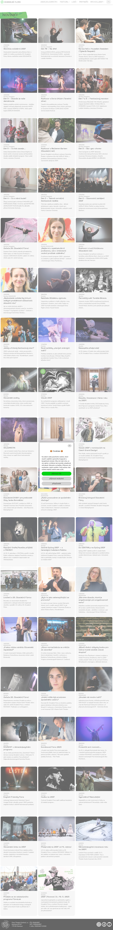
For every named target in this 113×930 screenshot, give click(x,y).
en (70, 446)
